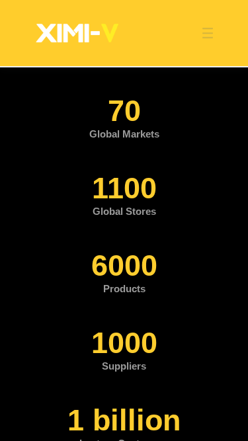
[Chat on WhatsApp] (225, 221)
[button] (201, 33)
